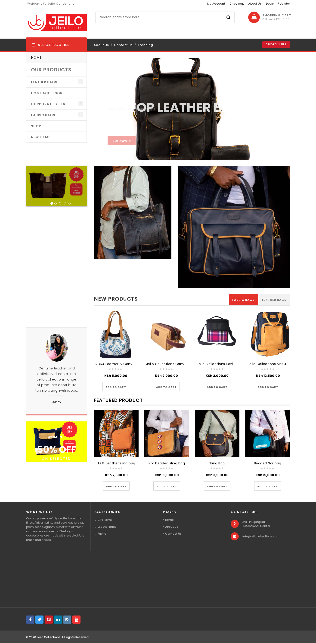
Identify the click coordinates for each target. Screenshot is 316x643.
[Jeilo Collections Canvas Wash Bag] (166, 334)
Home (169, 520)
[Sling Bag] (217, 433)
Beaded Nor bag (267, 463)
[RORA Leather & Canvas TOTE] (115, 334)
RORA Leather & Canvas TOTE (121, 364)
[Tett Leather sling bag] (116, 433)
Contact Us (123, 45)
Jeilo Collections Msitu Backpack (276, 364)
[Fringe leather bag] (133, 212)
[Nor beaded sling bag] (166, 433)
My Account (216, 4)
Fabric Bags (243, 300)
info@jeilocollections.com (260, 536)
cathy (56, 402)
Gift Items (105, 520)
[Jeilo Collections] (56, 22)
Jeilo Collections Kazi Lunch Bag (224, 364)
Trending (145, 45)
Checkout (236, 4)
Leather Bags (274, 300)
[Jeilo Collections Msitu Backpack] (268, 334)
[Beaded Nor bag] (267, 433)
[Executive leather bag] (234, 227)
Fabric (102, 534)
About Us (255, 4)
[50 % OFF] (56, 441)
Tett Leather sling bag (116, 463)
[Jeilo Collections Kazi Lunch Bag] (217, 334)
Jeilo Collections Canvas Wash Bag (176, 364)
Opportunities (276, 44)
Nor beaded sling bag (167, 463)
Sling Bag (217, 463)
